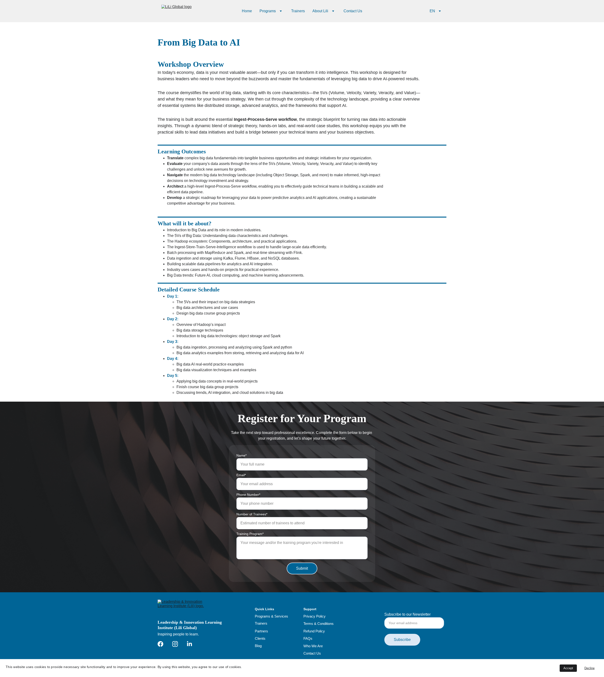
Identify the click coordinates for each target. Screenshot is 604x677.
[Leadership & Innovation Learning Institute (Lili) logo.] (187, 608)
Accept (568, 668)
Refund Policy (314, 631)
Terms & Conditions (318, 624)
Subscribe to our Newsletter (407, 614)
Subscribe (402, 640)
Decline (589, 668)
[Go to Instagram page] (175, 644)
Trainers (298, 11)
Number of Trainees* (251, 514)
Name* (241, 455)
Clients (260, 638)
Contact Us (353, 11)
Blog (258, 646)
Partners (261, 631)
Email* (241, 475)
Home (247, 11)
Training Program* (250, 534)
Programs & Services (271, 616)
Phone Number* (248, 494)
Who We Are (313, 646)
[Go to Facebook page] (160, 644)
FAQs (307, 638)
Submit (302, 568)
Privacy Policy (314, 616)
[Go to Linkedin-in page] (189, 644)
